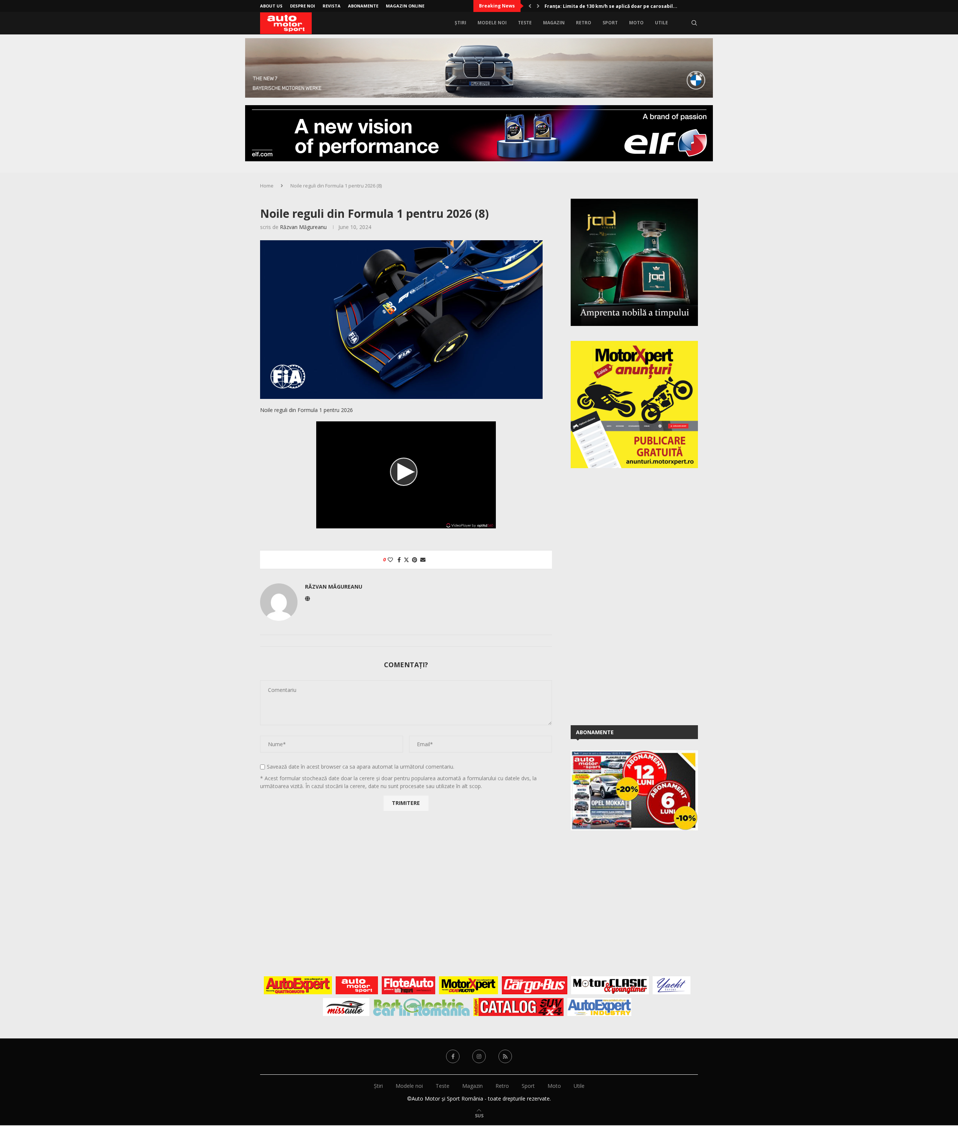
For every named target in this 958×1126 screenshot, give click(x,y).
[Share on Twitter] (406, 559)
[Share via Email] (422, 559)
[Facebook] (453, 1056)
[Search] (694, 23)
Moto (636, 22)
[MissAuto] (346, 1007)
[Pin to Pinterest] (414, 559)
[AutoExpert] (298, 985)
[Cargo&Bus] (534, 985)
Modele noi (492, 22)
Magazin (554, 22)
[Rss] (505, 1056)
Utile (661, 22)
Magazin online (405, 6)
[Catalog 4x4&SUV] (518, 1007)
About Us (271, 6)
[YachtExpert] (671, 985)
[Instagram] (479, 1056)
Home (267, 185)
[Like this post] (390, 559)
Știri (460, 22)
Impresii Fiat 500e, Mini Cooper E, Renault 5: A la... (603, 6)
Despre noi (302, 6)
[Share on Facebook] (399, 559)
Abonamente (363, 6)
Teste (525, 22)
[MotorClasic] (610, 985)
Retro (583, 22)
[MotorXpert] (468, 985)
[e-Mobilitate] (421, 1007)
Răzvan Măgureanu (303, 227)
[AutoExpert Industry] (599, 1007)
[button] (530, 6)
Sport (610, 22)
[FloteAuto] (408, 985)
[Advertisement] (627, 595)
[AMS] (357, 985)
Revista (332, 6)
